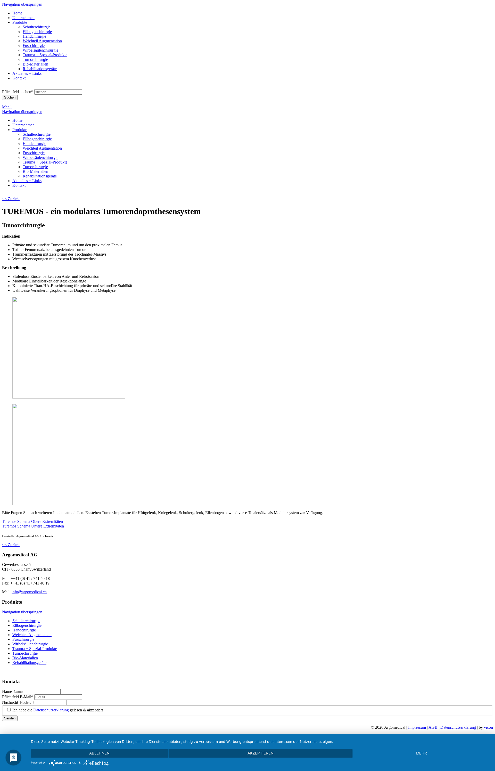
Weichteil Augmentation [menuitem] (42, 41)
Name (7, 691)
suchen (17, 92)
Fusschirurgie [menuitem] (34, 45)
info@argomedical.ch (29, 592)
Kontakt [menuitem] (19, 78)
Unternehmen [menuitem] (23, 17)
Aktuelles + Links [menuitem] (27, 73)
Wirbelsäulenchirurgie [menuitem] (40, 50)
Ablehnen (99, 753)
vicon (488, 727)
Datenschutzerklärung (51, 710)
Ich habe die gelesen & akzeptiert (57, 710)
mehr (421, 753)
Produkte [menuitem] (19, 22)
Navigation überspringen (22, 4)
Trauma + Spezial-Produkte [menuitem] (45, 55)
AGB (433, 727)
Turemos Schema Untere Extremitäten (33, 526)
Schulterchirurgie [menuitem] (37, 27)
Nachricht (10, 702)
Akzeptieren (261, 753)
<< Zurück (11, 199)
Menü (7, 107)
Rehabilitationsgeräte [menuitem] (40, 69)
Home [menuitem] (17, 13)
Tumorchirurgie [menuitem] (35, 59)
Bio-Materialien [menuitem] (35, 64)
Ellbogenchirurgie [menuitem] (37, 31)
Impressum (417, 727)
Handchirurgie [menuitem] (34, 36)
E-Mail (17, 697)
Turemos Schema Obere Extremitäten (32, 521)
